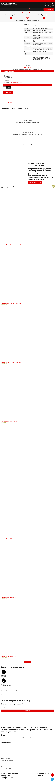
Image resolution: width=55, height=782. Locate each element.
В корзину (8, 87)
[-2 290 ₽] (27, 392)
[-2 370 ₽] (27, 333)
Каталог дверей (25, 12)
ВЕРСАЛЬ (31, 12)
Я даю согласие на (13, 82)
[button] (14, 9)
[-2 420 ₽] (27, 216)
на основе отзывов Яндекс (33, 25)
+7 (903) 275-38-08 (49, 3)
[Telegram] (52, 779)
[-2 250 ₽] (27, 568)
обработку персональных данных (17, 82)
